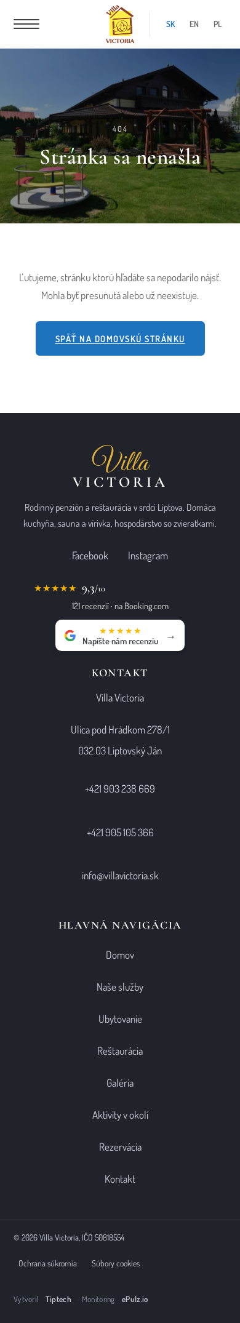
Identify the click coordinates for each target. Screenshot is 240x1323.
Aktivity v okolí (120, 1114)
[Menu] (26, 24)
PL (218, 23)
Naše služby (120, 986)
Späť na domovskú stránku (120, 338)
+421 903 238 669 (120, 788)
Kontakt (120, 1178)
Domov (120, 954)
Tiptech (58, 1299)
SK (170, 23)
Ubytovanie (120, 1018)
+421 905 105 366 (120, 832)
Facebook (90, 555)
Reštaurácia (120, 1050)
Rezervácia (120, 1146)
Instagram (148, 555)
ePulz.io (135, 1299)
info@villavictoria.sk (120, 875)
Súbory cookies (116, 1263)
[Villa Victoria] (120, 24)
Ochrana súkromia (47, 1263)
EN (194, 23)
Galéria (120, 1082)
